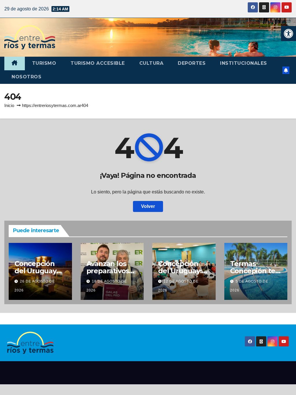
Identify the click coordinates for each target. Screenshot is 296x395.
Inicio (9, 105)
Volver (148, 206)
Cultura (151, 63)
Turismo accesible (98, 63)
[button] (288, 33)
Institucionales (243, 63)
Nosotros (26, 77)
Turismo (44, 63)
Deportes (192, 63)
